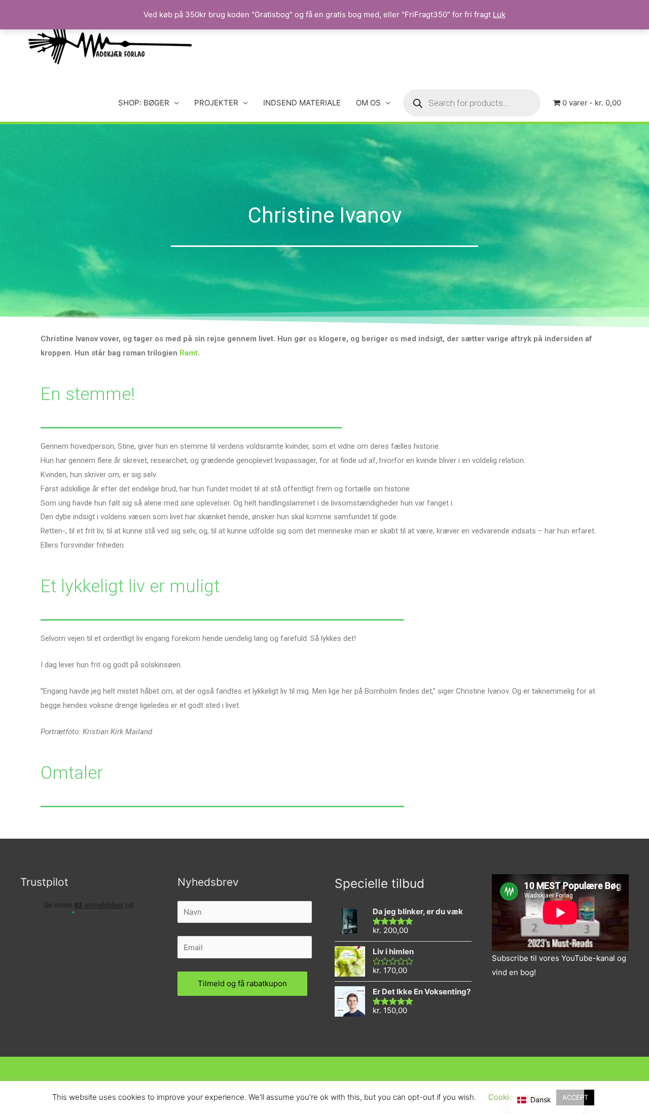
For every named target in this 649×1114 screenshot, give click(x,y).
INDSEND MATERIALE (302, 102)
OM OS (368, 102)
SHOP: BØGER (143, 102)
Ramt (188, 352)
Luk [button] (499, 14)
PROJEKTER (216, 102)
